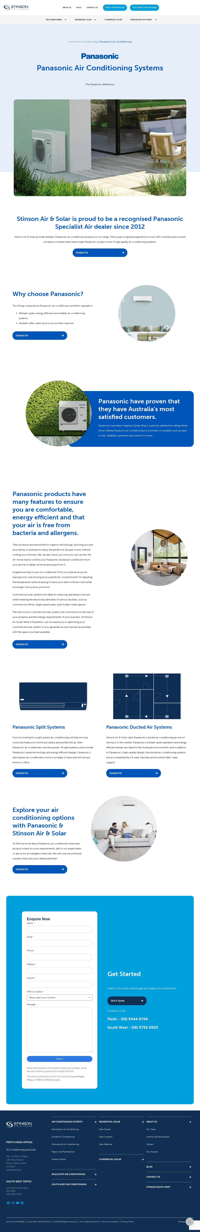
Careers (150, 1144)
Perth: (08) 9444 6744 (115, 8)
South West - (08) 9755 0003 (133, 1027)
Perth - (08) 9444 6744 (128, 1019)
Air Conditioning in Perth (67, 1121)
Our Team (151, 1129)
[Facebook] (8, 1203)
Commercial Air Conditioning (65, 1144)
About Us (67, 8)
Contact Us (92, 8)
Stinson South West (158, 1187)
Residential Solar (83, 20)
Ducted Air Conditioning (63, 1137)
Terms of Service (46, 1080)
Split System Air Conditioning (65, 1129)
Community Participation (158, 1137)
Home (72, 41)
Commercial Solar (113, 20)
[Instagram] (13, 1203)
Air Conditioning (54, 20)
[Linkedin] (22, 1203)
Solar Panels (104, 1129)
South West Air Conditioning (69, 1184)
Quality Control (59, 1159)
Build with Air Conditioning (68, 1174)
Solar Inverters (105, 1137)
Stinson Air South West (141, 20)
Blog (79, 8)
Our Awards (152, 1152)
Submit (59, 1059)
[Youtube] (17, 1203)
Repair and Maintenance (63, 1152)
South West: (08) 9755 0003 (144, 8)
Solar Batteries (105, 1144)
